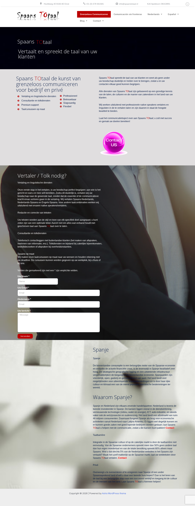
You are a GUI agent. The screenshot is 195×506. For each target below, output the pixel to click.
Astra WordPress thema (114, 493)
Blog (82, 21)
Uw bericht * (24, 311)
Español (172, 14)
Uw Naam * (23, 276)
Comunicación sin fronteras (128, 14)
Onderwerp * (24, 299)
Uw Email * (23, 288)
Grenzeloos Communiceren (94, 14)
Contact (97, 21)
